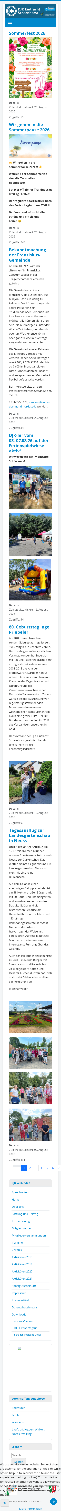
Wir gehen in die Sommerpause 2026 (29, 127)
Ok (4, 1503)
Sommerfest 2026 (27, 33)
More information (30, 1508)
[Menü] (10, 22)
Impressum (19, 1293)
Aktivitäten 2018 (22, 1257)
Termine (17, 1242)
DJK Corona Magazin (25, 1328)
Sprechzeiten (20, 1192)
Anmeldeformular (23, 1321)
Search (18, 1462)
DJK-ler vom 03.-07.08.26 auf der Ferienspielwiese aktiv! (29, 443)
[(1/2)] (30, 1368)
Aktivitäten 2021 (22, 1278)
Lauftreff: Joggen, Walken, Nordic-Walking (28, 1432)
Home (15, 1199)
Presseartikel (20, 1300)
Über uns (18, 1206)
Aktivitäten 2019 (22, 1264)
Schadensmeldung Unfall (27, 1334)
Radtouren (18, 1408)
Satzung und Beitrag (25, 1214)
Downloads (19, 1314)
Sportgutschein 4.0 (24, 1286)
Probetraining (21, 1221)
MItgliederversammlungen (29, 1235)
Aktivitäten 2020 (22, 1271)
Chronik (17, 1250)
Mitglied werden (22, 1228)
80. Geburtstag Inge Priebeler (29, 629)
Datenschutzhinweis (25, 1307)
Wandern (18, 1422)
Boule (15, 1415)
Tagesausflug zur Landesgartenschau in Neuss (29, 835)
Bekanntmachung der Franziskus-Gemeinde (27, 255)
